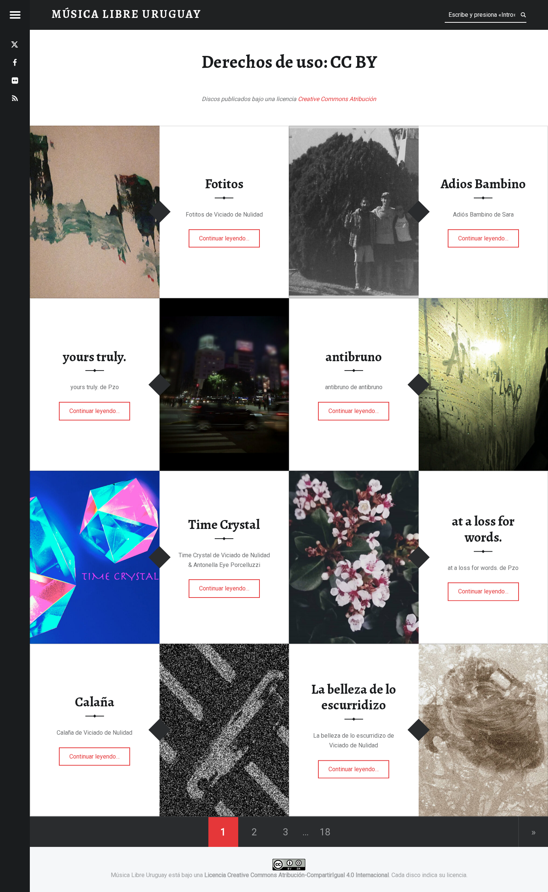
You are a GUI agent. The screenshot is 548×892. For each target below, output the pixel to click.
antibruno (353, 357)
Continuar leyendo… (229, 236)
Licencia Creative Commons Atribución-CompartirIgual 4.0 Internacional (296, 875)
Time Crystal (224, 524)
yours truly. (94, 357)
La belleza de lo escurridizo (353, 697)
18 (325, 832)
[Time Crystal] (95, 475)
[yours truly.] (224, 302)
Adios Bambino (483, 184)
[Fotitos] (95, 130)
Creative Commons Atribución (337, 99)
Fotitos (224, 184)
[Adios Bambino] (354, 130)
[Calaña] (224, 648)
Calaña (94, 702)
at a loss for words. (483, 529)
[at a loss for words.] (354, 475)
